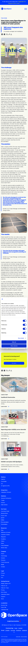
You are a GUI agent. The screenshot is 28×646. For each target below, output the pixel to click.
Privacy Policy (18, 636)
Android (20, 628)
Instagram (24, 630)
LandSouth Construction (8, 397)
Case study (4, 18)
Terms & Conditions (24, 636)
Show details (21, 338)
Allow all (14, 342)
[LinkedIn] (2, 34)
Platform (3, 477)
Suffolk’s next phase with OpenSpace (11, 461)
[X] (7, 34)
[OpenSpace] (6, 8)
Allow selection (14, 345)
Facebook (18, 630)
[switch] (25, 325)
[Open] (25, 9)
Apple (15, 628)
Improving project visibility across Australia (13, 429)
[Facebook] (4, 34)
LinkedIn (7, 630)
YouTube (13, 630)
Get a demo (14, 363)
